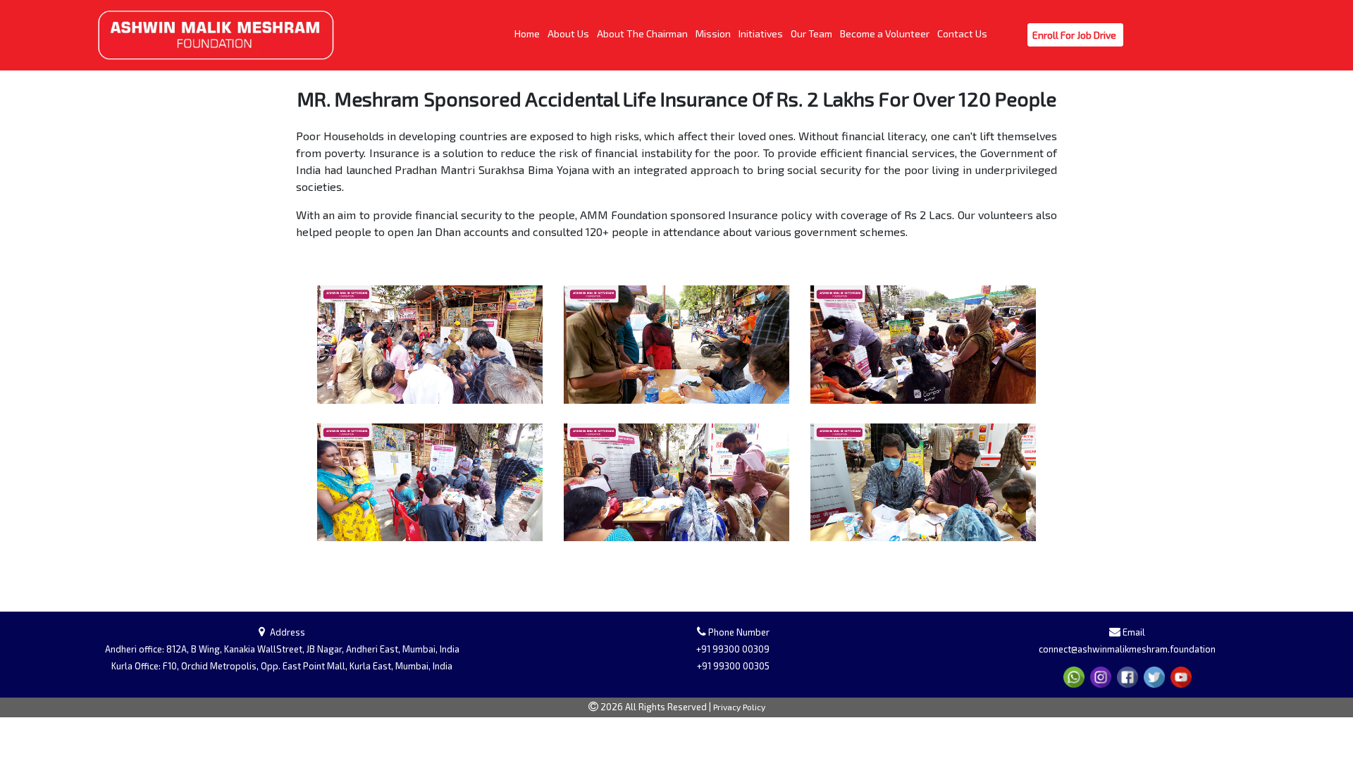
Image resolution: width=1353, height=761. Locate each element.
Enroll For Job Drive (1075, 34)
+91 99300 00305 (733, 666)
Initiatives (762, 33)
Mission (714, 33)
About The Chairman (643, 33)
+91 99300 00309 (733, 649)
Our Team (812, 33)
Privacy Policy (739, 707)
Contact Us (963, 33)
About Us (569, 33)
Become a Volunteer (886, 33)
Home (528, 33)
